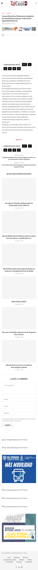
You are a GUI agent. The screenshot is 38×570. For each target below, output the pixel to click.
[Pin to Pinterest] (10, 68)
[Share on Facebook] (29, 64)
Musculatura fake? (19, 302)
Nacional (25, 557)
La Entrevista (28, 562)
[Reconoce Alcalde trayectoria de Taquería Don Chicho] (19, 318)
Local (9, 557)
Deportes (21, 559)
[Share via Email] (19, 68)
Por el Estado (9, 562)
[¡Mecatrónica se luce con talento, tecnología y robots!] (19, 351)
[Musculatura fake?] (19, 287)
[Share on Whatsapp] (14, 68)
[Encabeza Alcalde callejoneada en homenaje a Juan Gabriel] (19, 189)
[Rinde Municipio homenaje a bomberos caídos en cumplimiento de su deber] (19, 255)
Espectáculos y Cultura (10, 559)
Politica (30, 559)
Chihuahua (17, 557)
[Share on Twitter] (5, 68)
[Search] (36, 3)
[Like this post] (25, 64)
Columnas (19, 562)
